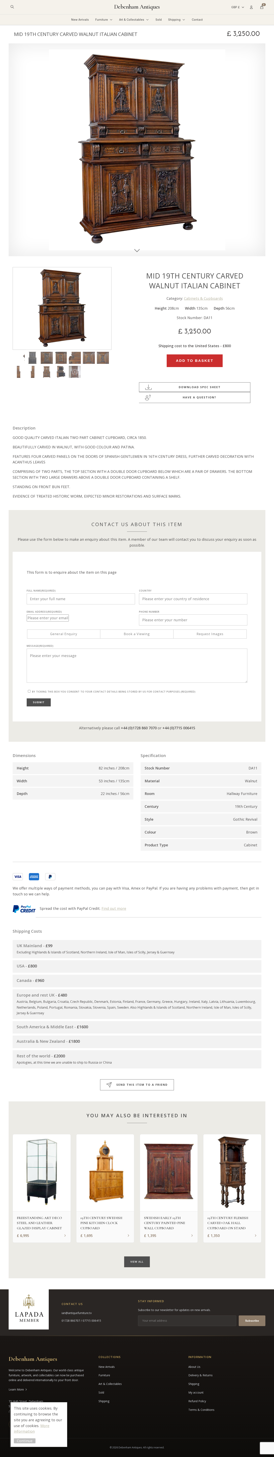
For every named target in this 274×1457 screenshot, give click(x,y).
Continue (24, 1440)
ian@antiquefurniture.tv (77, 1313)
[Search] (12, 7)
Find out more (113, 908)
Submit (39, 702)
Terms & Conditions (201, 1410)
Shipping (174, 19)
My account (196, 1392)
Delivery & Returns (200, 1375)
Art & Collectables (131, 19)
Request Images (210, 634)
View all (137, 1261)
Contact (197, 19)
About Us (194, 1367)
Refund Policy (197, 1401)
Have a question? (199, 397)
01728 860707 (71, 1320)
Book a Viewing (137, 634)
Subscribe (252, 1320)
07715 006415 (92, 1320)
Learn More (16, 1389)
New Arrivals (80, 19)
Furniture (101, 19)
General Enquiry (63, 634)
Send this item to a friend (142, 1085)
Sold (158, 19)
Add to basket (194, 361)
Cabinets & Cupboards (203, 298)
